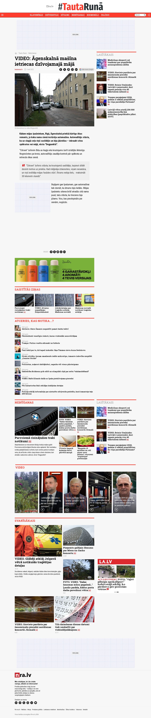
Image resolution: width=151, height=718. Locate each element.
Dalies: (46, 252)
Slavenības (36, 15)
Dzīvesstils (51, 15)
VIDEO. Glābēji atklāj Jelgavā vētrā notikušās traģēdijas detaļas (35, 562)
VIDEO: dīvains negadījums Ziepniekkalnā (42, 310)
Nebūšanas (78, 15)
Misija (29, 709)
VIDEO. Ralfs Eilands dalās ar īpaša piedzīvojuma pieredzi (47, 378)
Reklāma (23, 709)
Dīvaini (65, 15)
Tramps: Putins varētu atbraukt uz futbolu (41, 343)
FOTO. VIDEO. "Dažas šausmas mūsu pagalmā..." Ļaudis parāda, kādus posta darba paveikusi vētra (67, 425)
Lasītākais (105, 55)
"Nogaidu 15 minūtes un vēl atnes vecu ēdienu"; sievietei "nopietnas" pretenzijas (85, 453)
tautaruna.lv (19, 69)
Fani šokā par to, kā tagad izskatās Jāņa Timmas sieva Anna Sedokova (53, 350)
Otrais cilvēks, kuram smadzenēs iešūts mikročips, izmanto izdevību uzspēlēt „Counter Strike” (57, 357)
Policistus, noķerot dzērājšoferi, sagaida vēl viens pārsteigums (50, 364)
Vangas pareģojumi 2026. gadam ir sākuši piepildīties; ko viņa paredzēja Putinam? (121, 99)
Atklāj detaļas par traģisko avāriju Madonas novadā (63, 310)
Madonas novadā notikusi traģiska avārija (83, 310)
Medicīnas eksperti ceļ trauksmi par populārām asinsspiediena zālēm (120, 62)
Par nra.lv (17, 709)
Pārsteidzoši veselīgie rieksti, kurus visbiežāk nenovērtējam (49, 336)
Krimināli (93, 15)
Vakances (79, 709)
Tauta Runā (23, 53)
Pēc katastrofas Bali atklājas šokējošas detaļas (42, 386)
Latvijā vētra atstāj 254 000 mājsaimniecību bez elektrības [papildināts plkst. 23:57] (122, 113)
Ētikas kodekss (70, 709)
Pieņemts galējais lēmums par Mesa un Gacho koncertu (78, 550)
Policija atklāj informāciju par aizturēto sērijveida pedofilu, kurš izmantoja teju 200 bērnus (57, 393)
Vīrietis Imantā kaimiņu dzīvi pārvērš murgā (66, 450)
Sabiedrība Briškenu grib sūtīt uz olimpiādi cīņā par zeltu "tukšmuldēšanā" (55, 371)
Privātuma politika (37, 709)
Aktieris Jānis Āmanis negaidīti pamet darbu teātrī (45, 329)
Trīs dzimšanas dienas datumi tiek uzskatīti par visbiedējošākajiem (72, 627)
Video (20, 467)
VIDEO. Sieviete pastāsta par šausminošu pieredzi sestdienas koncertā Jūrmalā (122, 74)
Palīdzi (105, 15)
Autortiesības (61, 709)
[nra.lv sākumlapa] (49, 6)
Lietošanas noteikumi (50, 709)
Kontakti (85, 709)
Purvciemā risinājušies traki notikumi (22, 310)
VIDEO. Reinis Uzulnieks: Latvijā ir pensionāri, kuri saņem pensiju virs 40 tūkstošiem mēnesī (120, 88)
